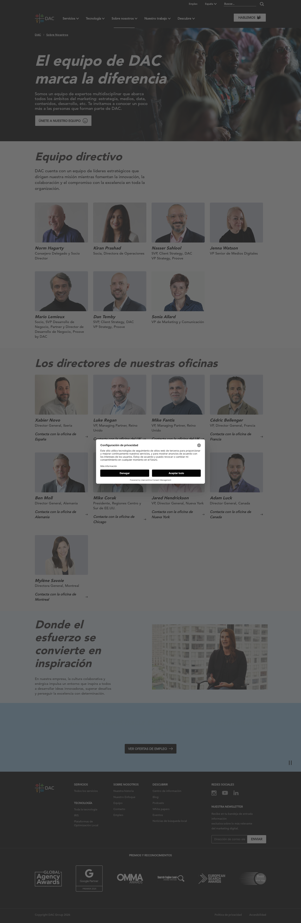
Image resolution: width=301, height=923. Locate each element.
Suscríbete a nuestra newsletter (264, 909)
